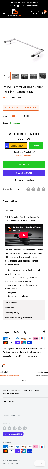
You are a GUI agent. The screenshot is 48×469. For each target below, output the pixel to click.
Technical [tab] (9, 307)
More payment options (24, 180)
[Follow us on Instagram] (15, 428)
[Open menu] (4, 13)
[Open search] (32, 12)
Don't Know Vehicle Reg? (24, 154)
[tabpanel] (24, 256)
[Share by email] (43, 189)
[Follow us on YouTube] (20, 428)
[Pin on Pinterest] (33, 189)
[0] (43, 12)
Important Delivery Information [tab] (19, 317)
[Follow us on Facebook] (4, 428)
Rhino (5, 97)
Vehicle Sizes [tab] (11, 302)
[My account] (37, 12)
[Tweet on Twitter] (38, 189)
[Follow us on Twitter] (9, 428)
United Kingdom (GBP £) (13, 415)
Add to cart (24, 164)
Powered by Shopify (10, 463)
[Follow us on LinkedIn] (25, 428)
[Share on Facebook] (28, 189)
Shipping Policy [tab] (12, 312)
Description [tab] (10, 210)
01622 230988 (32, 6)
